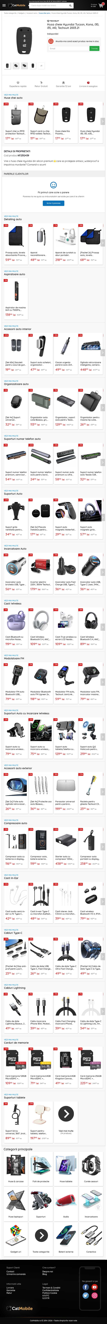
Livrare (10, 1287)
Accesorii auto (32, 13)
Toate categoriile (10, 13)
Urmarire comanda (16, 1274)
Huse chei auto (44, 13)
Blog (44, 1274)
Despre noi (47, 1271)
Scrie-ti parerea (53, 203)
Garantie (11, 1290)
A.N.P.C (45, 1295)
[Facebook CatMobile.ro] (87, 1287)
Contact (10, 1271)
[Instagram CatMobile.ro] (94, 1295)
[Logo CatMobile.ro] (16, 5)
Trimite (94, 48)
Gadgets (21, 13)
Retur (9, 1293)
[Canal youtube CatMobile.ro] (94, 1287)
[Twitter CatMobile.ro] (87, 1295)
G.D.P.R (45, 1298)
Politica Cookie (49, 1293)
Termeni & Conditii (51, 1287)
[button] (103, 121)
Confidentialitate (50, 1290)
